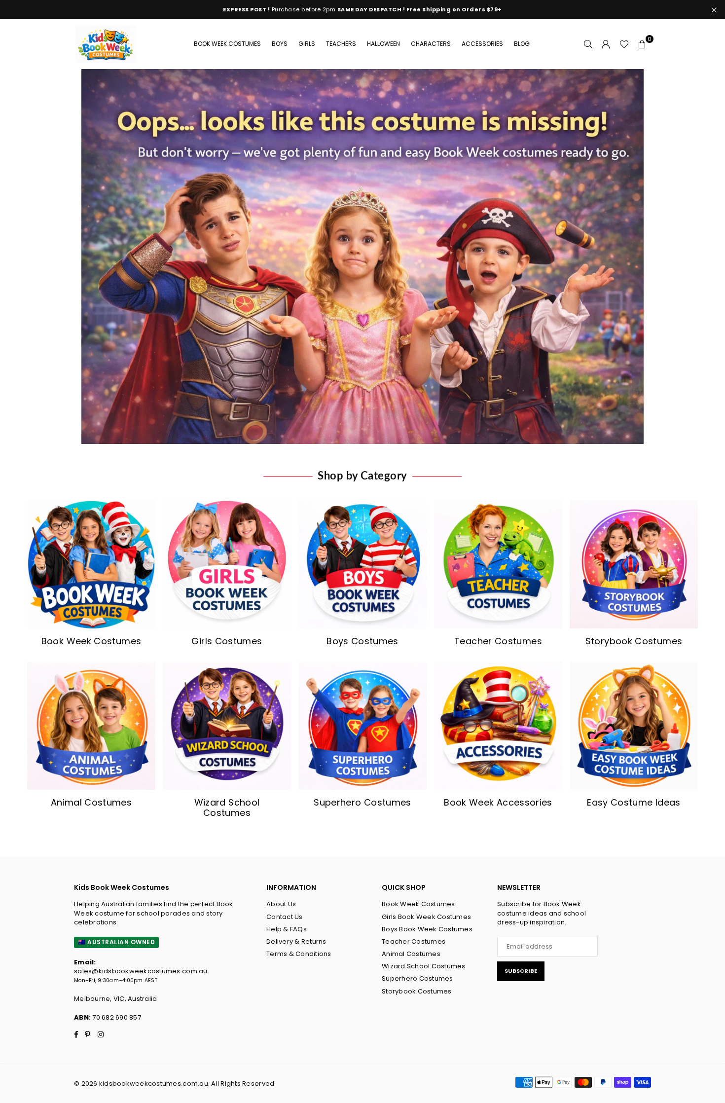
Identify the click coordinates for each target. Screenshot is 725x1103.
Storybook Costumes (417, 991)
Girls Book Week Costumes (426, 916)
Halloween (383, 43)
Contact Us (284, 916)
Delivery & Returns (296, 941)
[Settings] (606, 44)
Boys (280, 43)
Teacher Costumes (413, 941)
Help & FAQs (286, 929)
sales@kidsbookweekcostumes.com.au (141, 971)
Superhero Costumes (417, 978)
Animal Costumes (411, 953)
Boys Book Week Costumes (427, 929)
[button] (642, 44)
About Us (281, 904)
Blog (522, 43)
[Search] (588, 44)
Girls (306, 43)
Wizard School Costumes (424, 966)
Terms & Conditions (298, 953)
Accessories (482, 43)
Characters (431, 43)
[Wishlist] (624, 44)
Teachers (341, 43)
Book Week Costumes (227, 43)
